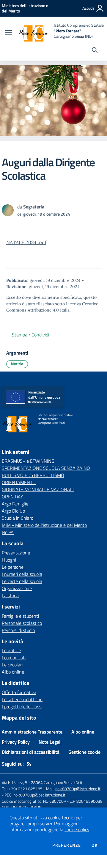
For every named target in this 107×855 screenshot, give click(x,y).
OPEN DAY (12, 496)
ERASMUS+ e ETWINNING (28, 460)
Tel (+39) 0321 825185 (22, 789)
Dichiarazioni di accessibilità (30, 752)
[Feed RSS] (29, 764)
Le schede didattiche (22, 699)
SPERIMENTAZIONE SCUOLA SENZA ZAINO (46, 468)
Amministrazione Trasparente (32, 731)
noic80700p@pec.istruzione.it (39, 795)
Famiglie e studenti (20, 615)
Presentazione (16, 552)
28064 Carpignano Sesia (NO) (56, 782)
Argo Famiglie (15, 503)
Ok (94, 845)
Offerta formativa (19, 692)
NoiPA (8, 532)
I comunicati (14, 657)
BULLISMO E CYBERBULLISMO (33, 475)
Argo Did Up (13, 510)
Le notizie (11, 650)
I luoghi (9, 559)
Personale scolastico (22, 623)
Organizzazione (17, 588)
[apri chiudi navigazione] (8, 33)
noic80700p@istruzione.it (77, 789)
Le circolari (12, 664)
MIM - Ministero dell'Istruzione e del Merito (44, 525)
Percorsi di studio (18, 630)
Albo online (13, 671)
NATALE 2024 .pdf (26, 242)
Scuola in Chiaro (17, 517)
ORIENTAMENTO (19, 482)
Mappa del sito (19, 718)
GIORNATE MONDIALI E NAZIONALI (38, 489)
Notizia (17, 364)
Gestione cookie (84, 752)
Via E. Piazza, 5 (14, 782)
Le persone (12, 566)
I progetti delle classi (22, 706)
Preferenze (66, 845)
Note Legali (50, 741)
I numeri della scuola (22, 574)
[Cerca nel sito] (94, 51)
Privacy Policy (16, 741)
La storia (10, 595)
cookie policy (76, 829)
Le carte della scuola (22, 581)
